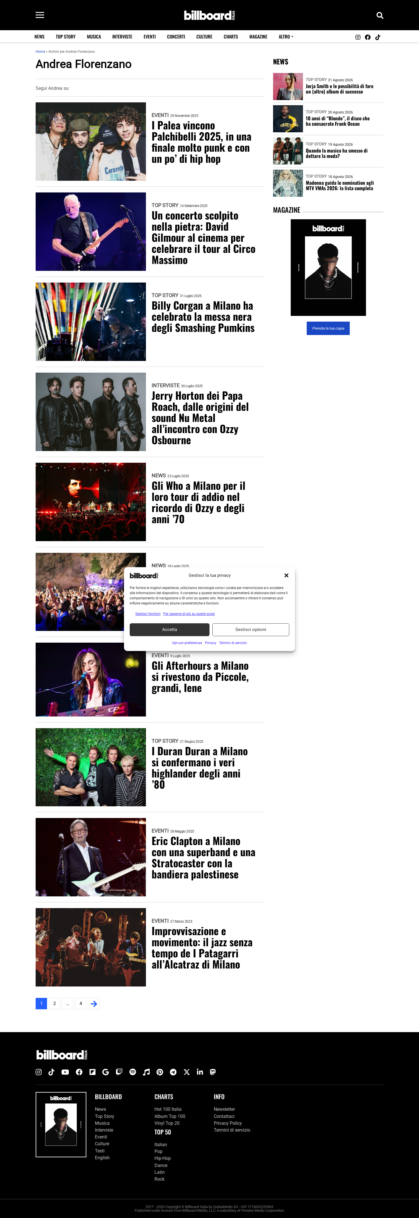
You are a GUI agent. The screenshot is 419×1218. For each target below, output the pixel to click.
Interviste (122, 36)
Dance (160, 1165)
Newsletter (224, 1109)
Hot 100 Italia (168, 1109)
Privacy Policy (228, 1123)
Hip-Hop (162, 1158)
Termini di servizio (232, 1130)
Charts (231, 36)
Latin (159, 1172)
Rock (159, 1179)
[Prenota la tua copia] (328, 267)
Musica (94, 36)
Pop (158, 1151)
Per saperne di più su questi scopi (189, 614)
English (102, 1157)
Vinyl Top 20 (167, 1123)
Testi (100, 1151)
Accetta (169, 629)
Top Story (66, 36)
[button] (286, 575)
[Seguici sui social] (358, 37)
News (39, 36)
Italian (160, 1144)
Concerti (176, 36)
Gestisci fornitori (147, 614)
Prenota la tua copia (328, 328)
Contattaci (224, 1116)
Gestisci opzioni (250, 629)
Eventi (150, 36)
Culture (204, 36)
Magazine (258, 36)
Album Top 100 (169, 1116)
